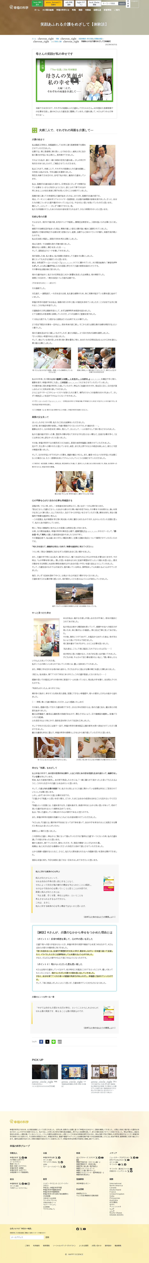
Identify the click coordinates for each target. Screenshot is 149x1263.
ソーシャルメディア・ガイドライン (64, 1245)
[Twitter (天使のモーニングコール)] (128, 1171)
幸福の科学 (14, 1157)
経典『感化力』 (86, 531)
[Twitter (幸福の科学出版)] (56, 1157)
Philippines (115, 1198)
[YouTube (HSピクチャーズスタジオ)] (102, 1157)
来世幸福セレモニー (83, 1183)
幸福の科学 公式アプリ (18, 1170)
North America (116, 1185)
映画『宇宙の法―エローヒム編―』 (88, 1162)
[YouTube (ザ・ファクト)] (119, 1164)
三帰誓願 (69, 382)
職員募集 (118, 1245)
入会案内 (53, 3)
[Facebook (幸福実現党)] (23, 1183)
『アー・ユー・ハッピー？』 (58, 263)
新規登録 (69, 3)
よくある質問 (83, 1245)
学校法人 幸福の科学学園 (52, 1188)
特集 (74, 10)
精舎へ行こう (14, 1164)
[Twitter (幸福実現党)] (20, 1183)
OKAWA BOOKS (116, 1215)
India (112, 1196)
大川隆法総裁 (48, 10)
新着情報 (107, 10)
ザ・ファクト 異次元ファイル (119, 1169)
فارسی (112, 1211)
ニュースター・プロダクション (120, 1157)
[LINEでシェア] (54, 1042)
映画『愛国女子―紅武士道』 (86, 1164)
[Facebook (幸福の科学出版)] (59, 1157)
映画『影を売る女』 (82, 1174)
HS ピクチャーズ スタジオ (85, 1157)
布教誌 (88, 10)
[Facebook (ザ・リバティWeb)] (62, 1162)
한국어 (112, 1204)
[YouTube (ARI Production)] (128, 1160)
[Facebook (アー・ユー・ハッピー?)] (64, 1166)
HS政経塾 (46, 1196)
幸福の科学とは (62, 10)
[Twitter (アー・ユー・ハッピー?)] (61, 1166)
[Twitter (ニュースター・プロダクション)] (131, 1157)
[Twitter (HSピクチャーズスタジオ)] (96, 1157)
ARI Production (117, 1160)
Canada (113, 1188)
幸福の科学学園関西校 (51, 1192)
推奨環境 (46, 1245)
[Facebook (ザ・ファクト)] (125, 1164)
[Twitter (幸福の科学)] (20, 1157)
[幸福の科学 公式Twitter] (81, 1229)
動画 (80, 10)
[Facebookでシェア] (41, 1042)
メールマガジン (15, 1162)
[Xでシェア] (47, 1042)
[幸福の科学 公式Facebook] (78, 1229)
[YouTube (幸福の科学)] (26, 1157)
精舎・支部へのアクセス (18, 1166)
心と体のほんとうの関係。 (99, 917)
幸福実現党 (14, 1183)
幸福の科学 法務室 (17, 1168)
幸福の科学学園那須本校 (52, 1190)
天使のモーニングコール (118, 1171)
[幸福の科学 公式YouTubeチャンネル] (84, 1229)
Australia (114, 1200)
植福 (94, 3)
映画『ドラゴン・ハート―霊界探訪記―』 (90, 1172)
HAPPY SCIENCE (75, 1254)
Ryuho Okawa (116, 1213)
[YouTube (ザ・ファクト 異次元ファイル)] (131, 1169)
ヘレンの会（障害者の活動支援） (87, 1195)
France (113, 1192)
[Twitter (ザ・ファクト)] (122, 1164)
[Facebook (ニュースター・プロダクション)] (134, 1157)
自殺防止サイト (81, 1193)
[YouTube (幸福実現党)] (26, 1183)
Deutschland (115, 1190)
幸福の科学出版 (49, 1157)
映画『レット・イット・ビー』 (85, 1168)
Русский (115, 1206)
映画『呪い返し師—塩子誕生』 (86, 1166)
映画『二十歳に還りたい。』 (85, 1170)
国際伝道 (97, 10)
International (115, 1183)
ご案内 (117, 10)
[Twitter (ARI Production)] (125, 1160)
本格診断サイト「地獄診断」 (19, 1172)
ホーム (37, 10)
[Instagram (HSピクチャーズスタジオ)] (77, 1160)
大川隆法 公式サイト (17, 1160)
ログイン (81, 3)
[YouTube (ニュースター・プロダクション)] (137, 1157)
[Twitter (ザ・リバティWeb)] (59, 1162)
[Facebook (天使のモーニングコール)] (131, 1171)
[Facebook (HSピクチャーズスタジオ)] (99, 1157)
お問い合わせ (97, 1245)
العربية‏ (112, 1208)
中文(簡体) (114, 1202)
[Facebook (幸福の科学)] (23, 1157)
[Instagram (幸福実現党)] (28, 1183)
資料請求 (37, 3)
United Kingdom (117, 1194)
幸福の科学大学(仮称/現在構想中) (55, 1194)
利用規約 (36, 1245)
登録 (47, 1237)
